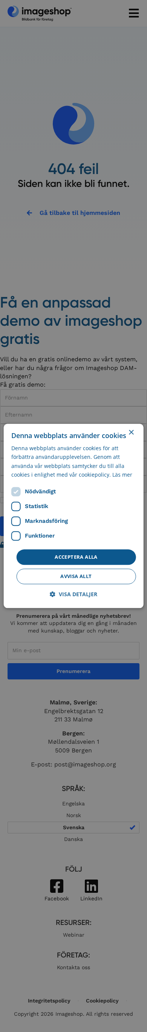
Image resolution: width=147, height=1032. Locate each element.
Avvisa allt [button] (76, 576)
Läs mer (122, 474)
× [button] (131, 432)
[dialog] (74, 516)
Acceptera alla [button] (76, 556)
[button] (73, 594)
